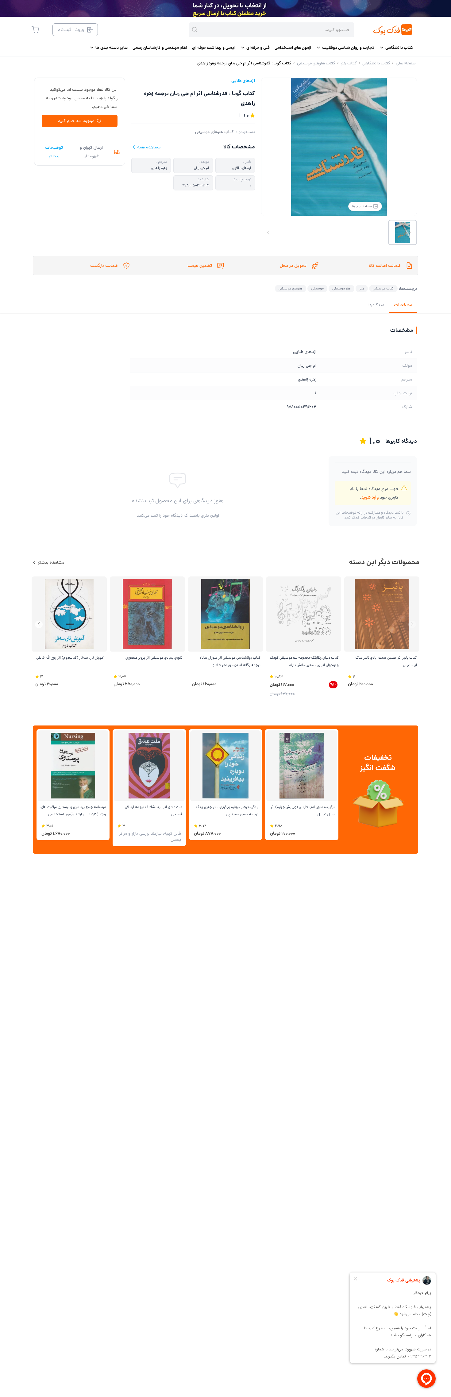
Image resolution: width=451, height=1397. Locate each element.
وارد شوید (370, 497)
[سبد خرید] (35, 29)
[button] (39, 624)
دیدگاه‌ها (376, 305)
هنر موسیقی (341, 288)
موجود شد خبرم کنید (76, 121)
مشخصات (403, 305)
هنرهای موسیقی (291, 288)
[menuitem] (396, 47)
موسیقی (317, 288)
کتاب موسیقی (383, 288)
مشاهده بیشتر (51, 562)
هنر (361, 288)
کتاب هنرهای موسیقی (214, 132)
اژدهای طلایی (243, 81)
